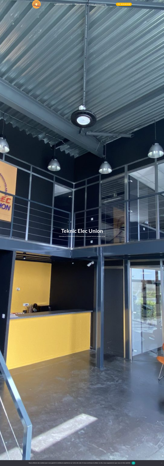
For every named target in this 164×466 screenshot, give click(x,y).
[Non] (162, 463)
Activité (69, 4)
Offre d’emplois (100, 4)
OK (133, 463)
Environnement (80, 4)
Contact (90, 4)
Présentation (59, 4)
